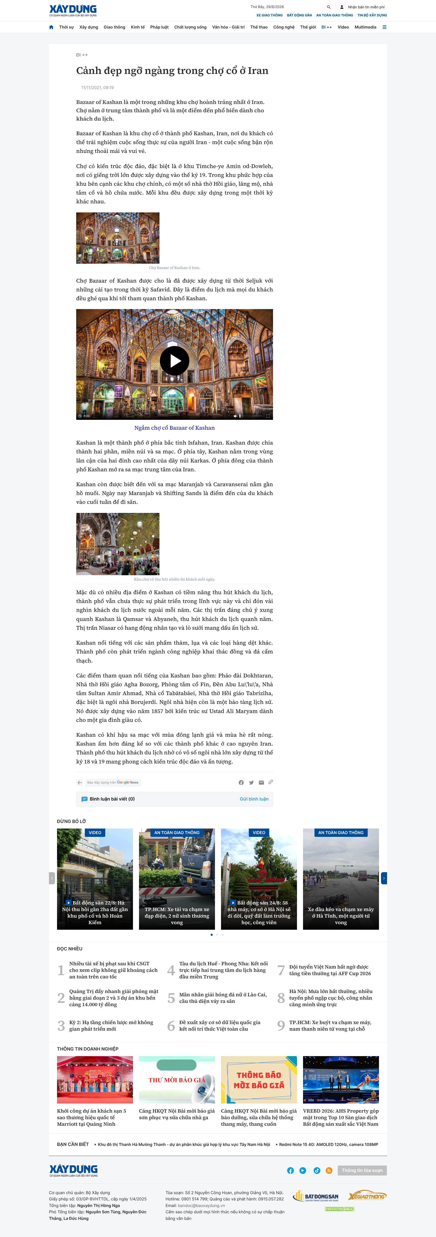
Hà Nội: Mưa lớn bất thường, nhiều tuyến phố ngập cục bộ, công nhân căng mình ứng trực (331, 998)
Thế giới (308, 27)
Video (343, 27)
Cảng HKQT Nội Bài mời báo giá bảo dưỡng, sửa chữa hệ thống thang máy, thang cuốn (259, 1117)
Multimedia (365, 27)
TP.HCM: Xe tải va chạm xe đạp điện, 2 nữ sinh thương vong (177, 916)
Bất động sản (299, 15)
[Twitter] (251, 783)
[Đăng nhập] (342, 7)
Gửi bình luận (254, 799)
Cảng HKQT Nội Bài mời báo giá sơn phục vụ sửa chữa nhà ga (177, 1114)
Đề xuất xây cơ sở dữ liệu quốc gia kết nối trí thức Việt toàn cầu (219, 1025)
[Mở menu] (384, 27)
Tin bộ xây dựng (372, 15)
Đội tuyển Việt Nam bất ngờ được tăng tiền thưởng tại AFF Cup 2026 (330, 970)
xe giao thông (269, 15)
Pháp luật (159, 27)
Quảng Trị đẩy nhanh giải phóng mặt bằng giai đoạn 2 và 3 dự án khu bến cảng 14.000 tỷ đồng (113, 998)
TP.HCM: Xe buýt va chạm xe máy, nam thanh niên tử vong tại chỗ (330, 1025)
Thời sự (66, 27)
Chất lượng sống (190, 27)
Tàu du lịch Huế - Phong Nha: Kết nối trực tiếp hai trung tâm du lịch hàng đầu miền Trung (223, 970)
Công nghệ (283, 27)
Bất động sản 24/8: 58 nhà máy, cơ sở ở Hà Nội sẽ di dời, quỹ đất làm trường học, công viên (259, 912)
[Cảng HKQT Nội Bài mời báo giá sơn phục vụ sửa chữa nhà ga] (177, 1080)
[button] (212, 935)
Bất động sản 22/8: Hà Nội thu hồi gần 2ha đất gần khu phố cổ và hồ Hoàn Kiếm (95, 912)
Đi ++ (327, 27)
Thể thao (259, 27)
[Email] (261, 783)
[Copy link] (270, 783)
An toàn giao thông (334, 15)
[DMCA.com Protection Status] (339, 1209)
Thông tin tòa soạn (362, 1170)
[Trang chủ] (51, 27)
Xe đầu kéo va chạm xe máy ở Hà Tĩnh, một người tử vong (341, 916)
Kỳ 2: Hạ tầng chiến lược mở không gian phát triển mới (111, 1025)
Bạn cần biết (73, 1144)
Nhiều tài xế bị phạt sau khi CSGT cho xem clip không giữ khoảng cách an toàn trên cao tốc (113, 970)
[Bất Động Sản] (315, 1196)
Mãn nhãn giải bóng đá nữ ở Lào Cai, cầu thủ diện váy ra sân (223, 997)
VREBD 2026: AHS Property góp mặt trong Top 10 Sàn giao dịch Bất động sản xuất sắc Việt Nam (341, 1117)
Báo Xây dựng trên (101, 783)
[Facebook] (241, 783)
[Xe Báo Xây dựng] (367, 1195)
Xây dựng (88, 27)
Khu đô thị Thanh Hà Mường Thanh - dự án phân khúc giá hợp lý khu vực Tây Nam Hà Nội (184, 1144)
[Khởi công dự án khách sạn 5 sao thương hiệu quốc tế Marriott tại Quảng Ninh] (95, 1080)
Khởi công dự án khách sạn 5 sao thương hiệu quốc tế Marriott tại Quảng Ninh (91, 1117)
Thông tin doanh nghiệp (88, 1049)
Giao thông (114, 27)
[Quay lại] (79, 782)
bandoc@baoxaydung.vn (201, 1205)
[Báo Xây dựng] (73, 10)
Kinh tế (138, 27)
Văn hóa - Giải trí (228, 27)
